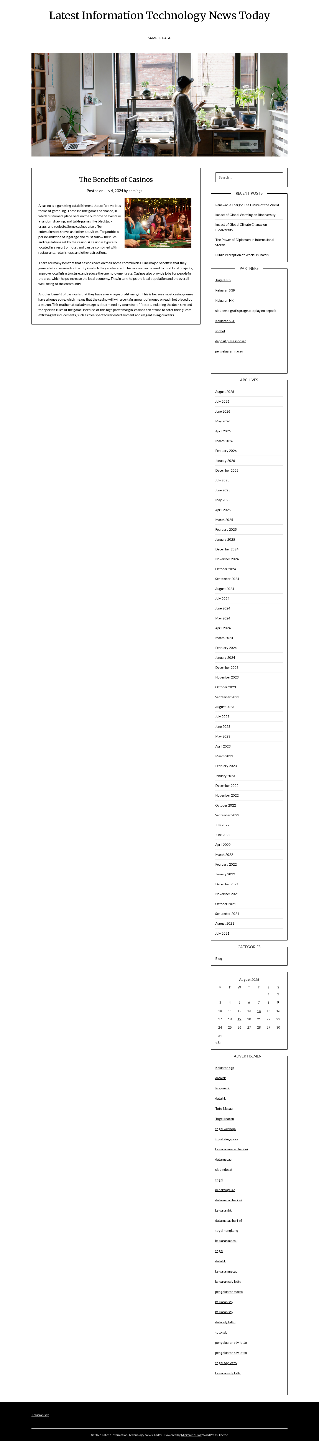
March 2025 (224, 520)
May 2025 (222, 500)
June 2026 (222, 411)
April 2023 (223, 746)
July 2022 (222, 825)
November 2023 (227, 677)
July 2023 (222, 716)
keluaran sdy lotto (228, 1373)
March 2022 (224, 854)
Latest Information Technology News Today (159, 15)
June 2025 (222, 490)
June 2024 (222, 608)
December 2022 (226, 785)
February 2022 (226, 864)
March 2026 (224, 441)
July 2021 (222, 933)
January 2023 (225, 776)
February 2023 (226, 766)
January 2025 (225, 539)
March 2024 (224, 638)
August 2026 (224, 392)
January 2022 (225, 874)
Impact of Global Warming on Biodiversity (245, 215)
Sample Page (159, 38)
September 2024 (227, 579)
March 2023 (224, 756)
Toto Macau (224, 1108)
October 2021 (225, 904)
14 (259, 1011)
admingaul (136, 190)
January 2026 (225, 461)
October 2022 (225, 805)
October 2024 (225, 569)
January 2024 (225, 657)
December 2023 (226, 667)
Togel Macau (224, 1119)
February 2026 (226, 451)
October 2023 (225, 687)
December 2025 (226, 470)
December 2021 (226, 884)
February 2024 (226, 648)
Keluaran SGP (225, 290)
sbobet (220, 331)
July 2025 (222, 480)
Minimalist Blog (191, 1435)
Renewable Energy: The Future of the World (247, 205)
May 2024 (222, 618)
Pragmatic (222, 1088)
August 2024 (224, 589)
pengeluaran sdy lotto (231, 1353)
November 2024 (227, 559)
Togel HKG (223, 280)
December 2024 (226, 549)
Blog (218, 958)
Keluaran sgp (224, 1068)
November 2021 (227, 894)
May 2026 (222, 421)
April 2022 (223, 844)
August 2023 (224, 707)
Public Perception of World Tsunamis (242, 255)
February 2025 (226, 529)
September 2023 (227, 697)
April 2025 (223, 510)
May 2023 (222, 736)
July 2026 (222, 401)
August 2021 (224, 923)
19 (239, 1019)
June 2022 (222, 835)
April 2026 (223, 431)
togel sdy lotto (226, 1363)
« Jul (218, 1042)
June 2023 (222, 726)
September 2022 (227, 815)
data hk (220, 1078)
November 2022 (227, 795)
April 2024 (223, 628)
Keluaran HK (224, 300)
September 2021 (227, 914)
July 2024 (222, 598)
